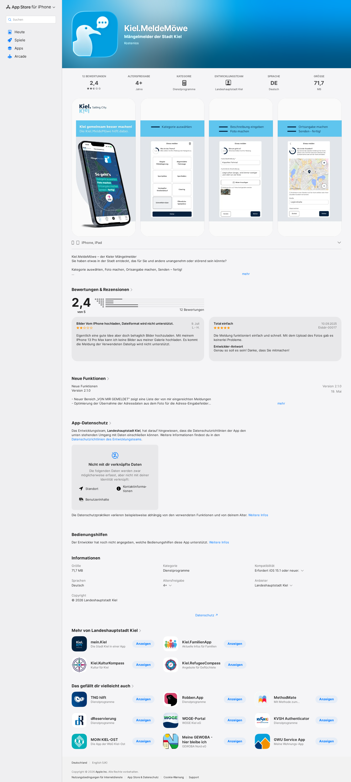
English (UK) (99, 762)
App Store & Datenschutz (143, 777)
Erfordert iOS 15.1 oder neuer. (277, 570)
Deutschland (79, 762)
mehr (246, 274)
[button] (31, 32)
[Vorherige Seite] (67, 167)
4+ (165, 585)
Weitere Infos (258, 515)
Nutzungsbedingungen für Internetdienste (97, 777)
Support (194, 777)
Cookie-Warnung (174, 777)
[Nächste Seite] (346, 167)
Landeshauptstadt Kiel (271, 585)
